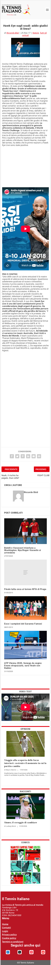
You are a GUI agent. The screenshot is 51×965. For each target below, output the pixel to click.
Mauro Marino (11, 770)
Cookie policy (9, 938)
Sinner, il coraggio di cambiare (20, 822)
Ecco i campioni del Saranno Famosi (23, 623)
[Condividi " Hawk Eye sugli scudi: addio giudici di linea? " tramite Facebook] (12, 456)
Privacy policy (9, 934)
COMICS (25, 842)
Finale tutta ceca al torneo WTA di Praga (25, 589)
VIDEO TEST (25, 691)
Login (5, 931)
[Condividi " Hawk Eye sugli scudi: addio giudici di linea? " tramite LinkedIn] (28, 456)
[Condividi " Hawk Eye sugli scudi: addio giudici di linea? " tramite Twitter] (17, 456)
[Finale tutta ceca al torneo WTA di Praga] (25, 572)
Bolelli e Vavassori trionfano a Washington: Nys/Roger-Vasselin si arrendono (22, 550)
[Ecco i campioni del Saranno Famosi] (25, 608)
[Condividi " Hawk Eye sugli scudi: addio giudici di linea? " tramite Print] (39, 456)
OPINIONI (25, 729)
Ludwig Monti (11, 826)
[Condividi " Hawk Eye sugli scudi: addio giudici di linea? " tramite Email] (33, 456)
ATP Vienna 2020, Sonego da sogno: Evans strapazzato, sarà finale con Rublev (23, 665)
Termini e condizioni (12, 941)
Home (5, 924)
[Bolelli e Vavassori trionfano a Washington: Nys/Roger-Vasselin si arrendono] (25, 531)
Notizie (36, 32)
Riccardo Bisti (13, 32)
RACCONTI (25, 791)
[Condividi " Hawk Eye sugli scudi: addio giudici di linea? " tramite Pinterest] (22, 456)
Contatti (6, 927)
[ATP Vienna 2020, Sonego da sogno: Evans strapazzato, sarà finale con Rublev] (25, 645)
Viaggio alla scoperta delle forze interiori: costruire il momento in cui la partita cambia (25, 763)
